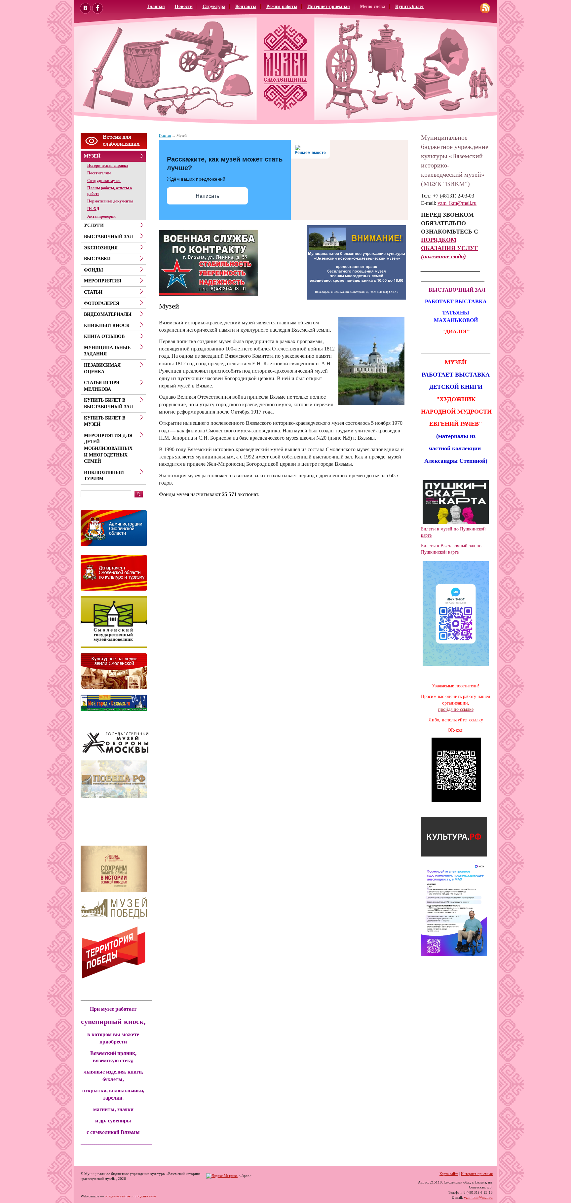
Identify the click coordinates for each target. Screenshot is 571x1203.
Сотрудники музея (104, 180)
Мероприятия (102, 280)
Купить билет (409, 6)
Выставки (97, 258)
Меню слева (372, 6)
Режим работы (281, 6)
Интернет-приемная (328, 6)
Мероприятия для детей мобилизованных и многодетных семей (108, 448)
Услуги (94, 225)
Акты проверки (101, 216)
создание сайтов (118, 1196)
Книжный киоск (107, 325)
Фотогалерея (101, 303)
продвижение (145, 1196)
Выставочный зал (108, 236)
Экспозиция (101, 247)
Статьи (93, 292)
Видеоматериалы (108, 314)
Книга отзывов (104, 336)
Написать (207, 196)
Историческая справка (107, 165)
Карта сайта (448, 1174)
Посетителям (99, 173)
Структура (214, 6)
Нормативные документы (110, 201)
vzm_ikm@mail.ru (457, 203)
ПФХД (93, 208)
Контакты (245, 6)
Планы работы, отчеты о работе (109, 191)
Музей (92, 156)
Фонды (93, 270)
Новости (184, 6)
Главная (156, 6)
